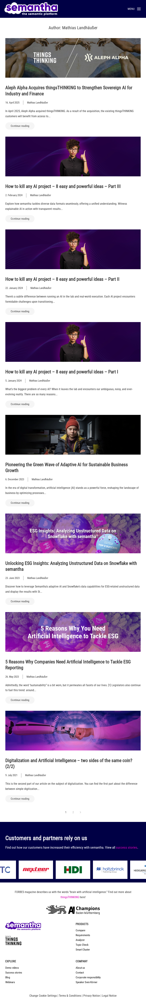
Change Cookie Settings (43, 995)
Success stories (13, 972)
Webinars (10, 982)
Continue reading (20, 126)
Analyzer (80, 940)
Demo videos (12, 967)
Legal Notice (109, 995)
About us (80, 967)
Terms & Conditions (70, 995)
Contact (80, 972)
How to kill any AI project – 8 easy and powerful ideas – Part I (61, 371)
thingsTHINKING (70, 897)
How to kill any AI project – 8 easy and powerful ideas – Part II (62, 279)
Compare (80, 930)
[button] (134, 9)
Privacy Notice (91, 995)
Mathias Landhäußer (37, 102)
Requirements (83, 935)
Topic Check (82, 944)
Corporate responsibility (88, 977)
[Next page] (80, 812)
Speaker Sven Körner (86, 982)
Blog (7, 977)
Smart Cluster (83, 949)
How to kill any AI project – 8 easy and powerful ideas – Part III (63, 186)
